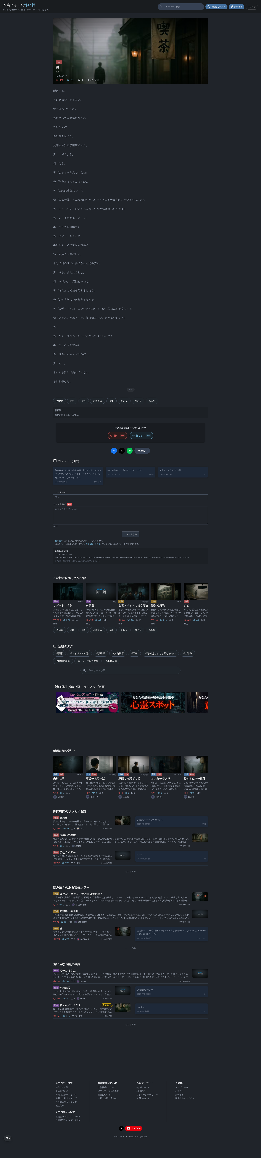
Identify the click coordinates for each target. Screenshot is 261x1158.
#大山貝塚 (118, 653)
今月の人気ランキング (66, 1101)
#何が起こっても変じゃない (160, 653)
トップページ (181, 1087)
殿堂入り (60, 1105)
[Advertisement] (130, 730)
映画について (104, 1094)
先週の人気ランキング (66, 1098)
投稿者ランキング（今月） (68, 1116)
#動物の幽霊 (63, 661)
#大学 (59, 401)
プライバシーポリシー (147, 1094)
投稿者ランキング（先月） (68, 1120)
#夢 (72, 401)
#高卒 (152, 401)
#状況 (138, 401)
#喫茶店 (97, 401)
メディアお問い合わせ (108, 1091)
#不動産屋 (111, 661)
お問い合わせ (143, 1098)
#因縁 (134, 653)
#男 (84, 401)
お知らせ (179, 1091)
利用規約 (58, 540)
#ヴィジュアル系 (79, 653)
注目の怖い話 (62, 1087)
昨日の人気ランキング (66, 1094)
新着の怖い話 (62, 1091)
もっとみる (130, 871)
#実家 (59, 653)
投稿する (179, 1094)
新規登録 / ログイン (184, 1098)
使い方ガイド (143, 1087)
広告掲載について (106, 1087)
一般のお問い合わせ (107, 1098)
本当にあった (19, 4)
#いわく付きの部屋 (87, 661)
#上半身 (187, 653)
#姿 (111, 401)
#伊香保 (100, 653)
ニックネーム (59, 492)
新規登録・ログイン (94, 543)
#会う (124, 401)
